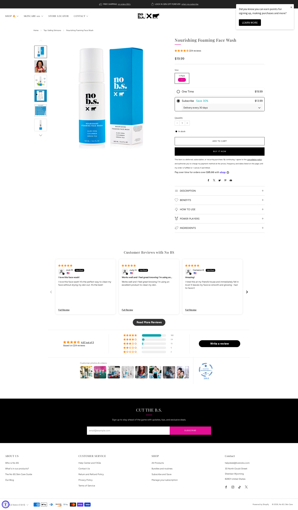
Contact (79, 15)
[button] (182, 50)
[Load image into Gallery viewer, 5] (40, 110)
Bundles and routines (162, 468)
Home (35, 30)
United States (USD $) (15, 504)
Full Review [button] (63, 310)
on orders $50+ (124, 4)
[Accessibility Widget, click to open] (5, 504)
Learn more (250, 22)
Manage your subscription (165, 480)
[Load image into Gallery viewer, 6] (40, 125)
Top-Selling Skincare (52, 30)
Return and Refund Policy (91, 474)
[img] (65, 265)
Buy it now (219, 151)
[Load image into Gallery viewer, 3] (40, 81)
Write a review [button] (219, 343)
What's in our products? (17, 468)
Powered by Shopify (261, 504)
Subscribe (190, 430)
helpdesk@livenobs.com (237, 463)
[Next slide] (247, 292)
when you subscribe (189, 4)
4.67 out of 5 (87, 342)
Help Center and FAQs (89, 463)
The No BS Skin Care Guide (18, 474)
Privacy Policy (85, 480)
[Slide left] (41, 41)
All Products (158, 463)
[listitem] (115, 4)
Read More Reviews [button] (149, 322)
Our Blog (9, 480)
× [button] (291, 7)
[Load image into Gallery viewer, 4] (40, 96)
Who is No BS (12, 463)
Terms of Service (86, 485)
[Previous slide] (51, 292)
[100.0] (206, 370)
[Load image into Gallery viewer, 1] (40, 52)
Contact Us (84, 468)
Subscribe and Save (161, 474)
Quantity (179, 117)
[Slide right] (41, 135)
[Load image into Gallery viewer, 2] (40, 66)
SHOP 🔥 (10, 15)
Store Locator (58, 15)
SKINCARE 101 (32, 15)
